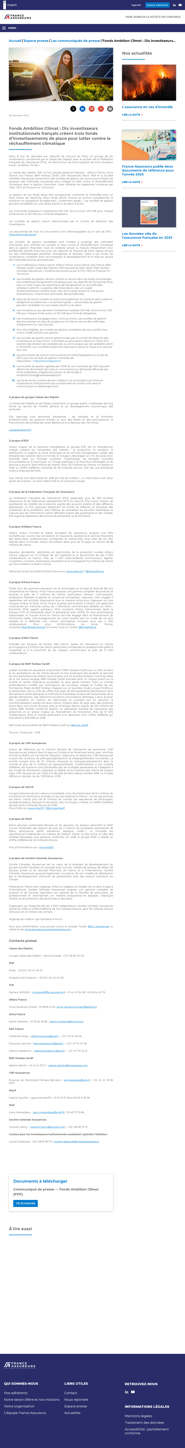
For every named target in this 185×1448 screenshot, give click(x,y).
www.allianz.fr (74, 571)
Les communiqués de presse (75, 41)
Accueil (15, 41)
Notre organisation (19, 1406)
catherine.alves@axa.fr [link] (44, 1036)
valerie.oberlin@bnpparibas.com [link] (68, 1065)
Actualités (72, 1413)
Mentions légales (138, 1416)
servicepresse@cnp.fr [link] (77, 1080)
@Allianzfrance (95, 571)
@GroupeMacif (55, 808)
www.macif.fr (36, 808)
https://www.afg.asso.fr (22, 234)
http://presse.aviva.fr (33, 627)
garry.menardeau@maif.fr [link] (48, 1112)
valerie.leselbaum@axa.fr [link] (49, 1050)
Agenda (136, 5)
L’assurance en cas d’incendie (147, 107)
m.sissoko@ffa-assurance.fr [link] (48, 992)
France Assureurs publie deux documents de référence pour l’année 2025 (148, 170)
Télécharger (25, 1203)
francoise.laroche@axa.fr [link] (48, 1043)
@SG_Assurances (98, 926)
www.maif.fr (46, 847)
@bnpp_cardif (79, 725)
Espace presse (36, 41)
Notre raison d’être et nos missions (31, 1400)
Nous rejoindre (76, 1400)
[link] (174, 5)
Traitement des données (144, 1423)
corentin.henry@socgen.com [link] (47, 1127)
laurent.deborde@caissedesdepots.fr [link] (76, 1141)
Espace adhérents (157, 5)
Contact (70, 1393)
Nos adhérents (16, 1393)
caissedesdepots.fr (20, 430)
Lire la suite (131, 114)
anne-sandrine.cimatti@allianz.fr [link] (77, 1007)
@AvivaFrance (87, 627)
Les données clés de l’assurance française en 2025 (147, 236)
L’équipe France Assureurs (25, 1413)
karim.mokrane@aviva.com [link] (66, 1021)
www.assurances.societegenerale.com (48, 929)
